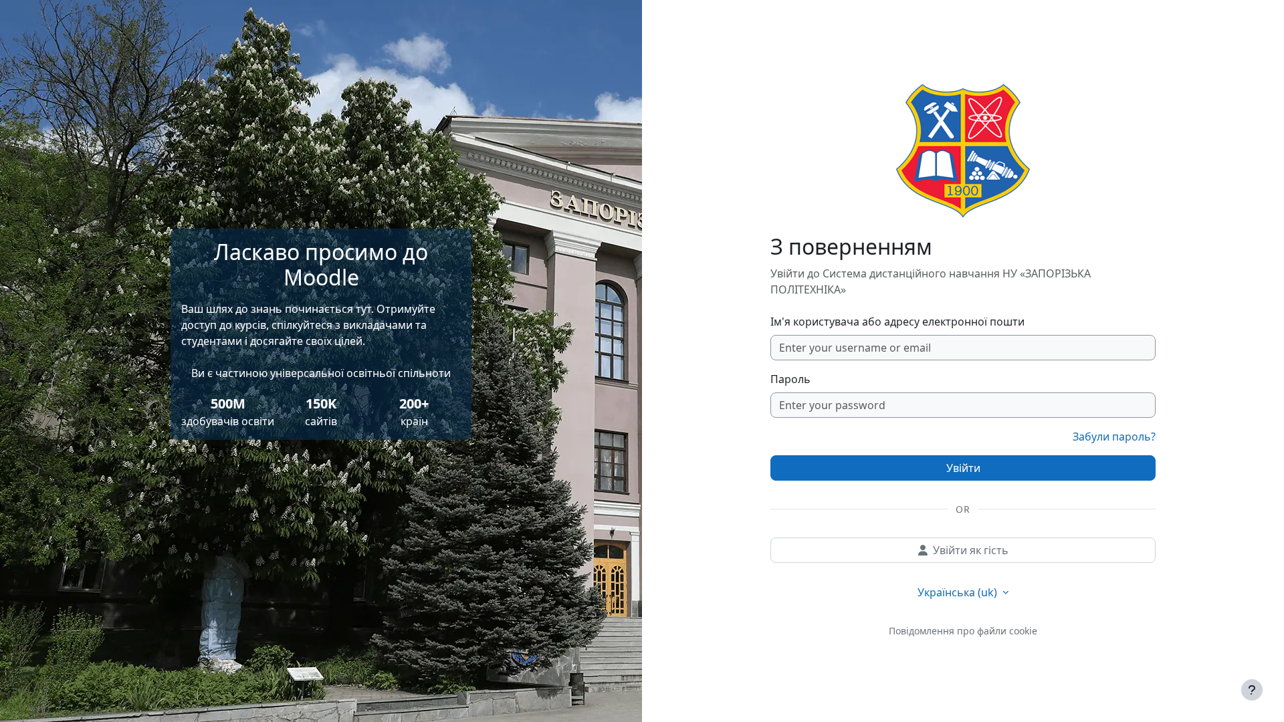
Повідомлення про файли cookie (963, 630)
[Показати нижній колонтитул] (1252, 690)
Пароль (790, 379)
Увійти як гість (970, 550)
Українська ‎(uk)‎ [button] (959, 592)
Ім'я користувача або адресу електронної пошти (897, 321)
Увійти (963, 468)
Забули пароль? (1114, 436)
